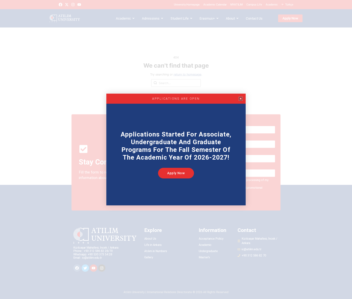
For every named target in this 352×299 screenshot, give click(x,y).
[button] (240, 98)
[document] (176, 149)
